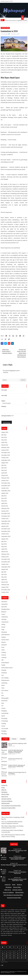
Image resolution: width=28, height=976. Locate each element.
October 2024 (5, 488)
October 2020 (5, 592)
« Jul (2, 965)
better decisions (4, 911)
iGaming (3, 670)
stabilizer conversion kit (14, 929)
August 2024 (4, 493)
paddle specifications (20, 922)
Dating (3, 624)
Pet (2, 693)
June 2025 (4, 468)
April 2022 (4, 549)
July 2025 (3, 465)
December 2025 (5, 452)
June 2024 (4, 498)
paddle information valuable (9, 922)
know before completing (9, 918)
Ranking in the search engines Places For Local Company (17, 773)
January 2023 (4, 526)
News (2, 688)
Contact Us (4, 785)
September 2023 (5, 521)
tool (23, 931)
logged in (12, 370)
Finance (3, 642)
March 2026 (4, 445)
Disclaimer (4, 792)
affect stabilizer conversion (13, 909)
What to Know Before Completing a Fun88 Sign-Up (17, 744)
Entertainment (5, 634)
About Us (3, 790)
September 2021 (5, 567)
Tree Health (4, 728)
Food (2, 647)
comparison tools (10, 911)
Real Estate (4, 700)
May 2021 (4, 577)
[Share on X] (9, 335)
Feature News (5, 639)
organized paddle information (13, 920)
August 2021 (4, 569)
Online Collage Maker (19, 918)
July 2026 (3, 435)
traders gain (3, 933)
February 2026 (5, 447)
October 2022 (5, 534)
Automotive (4, 604)
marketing (4, 683)
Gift (2, 660)
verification (9, 935)
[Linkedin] (12, 343)
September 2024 (5, 490)
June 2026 (4, 437)
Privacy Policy (5, 794)
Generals (3, 657)
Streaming (4, 718)
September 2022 (5, 536)
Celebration (4, 617)
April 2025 (4, 473)
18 (6, 956)
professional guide (4, 928)
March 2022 (4, 551)
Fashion (3, 637)
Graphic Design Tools (15, 915)
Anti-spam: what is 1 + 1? (7, 415)
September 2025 (5, 460)
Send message (6, 423)
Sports (3, 716)
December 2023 (5, 513)
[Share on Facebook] (6, 335)
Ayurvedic (4, 606)
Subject (3, 401)
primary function (19, 926)
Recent (14, 739)
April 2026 (4, 442)
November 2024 (5, 485)
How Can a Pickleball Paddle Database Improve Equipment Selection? (17, 858)
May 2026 (4, 440)
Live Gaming (4, 678)
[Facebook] (2, 343)
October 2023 (4, 518)
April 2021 (4, 579)
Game (3, 650)
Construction (4, 622)
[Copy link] (9, 339)
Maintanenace (5, 680)
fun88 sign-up (7, 915)
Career (3, 614)
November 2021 (5, 561)
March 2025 (4, 475)
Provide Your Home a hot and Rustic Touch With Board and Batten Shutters (21, 353)
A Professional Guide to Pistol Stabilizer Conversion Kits (17, 872)
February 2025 (5, 478)
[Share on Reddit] (23, 335)
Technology (4, 721)
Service (3, 708)
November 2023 (5, 516)
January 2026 (5, 450)
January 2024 (5, 511)
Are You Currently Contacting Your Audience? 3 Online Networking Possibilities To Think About (15, 751)
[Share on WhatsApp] (16, 335)
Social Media (4, 713)
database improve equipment (15, 913)
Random (23, 739)
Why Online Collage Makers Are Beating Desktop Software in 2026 (14, 865)
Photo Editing (9, 924)
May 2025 (4, 470)
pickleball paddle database (18, 924)
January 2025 (5, 480)
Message (3, 406)
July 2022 (3, 541)
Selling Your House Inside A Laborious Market (7, 351)
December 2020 (5, 589)
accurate (6, 909)
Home (3, 787)
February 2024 (5, 508)
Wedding (3, 731)
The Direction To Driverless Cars (15, 758)
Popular (6, 739)
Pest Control (4, 690)
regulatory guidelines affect (14, 928)
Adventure (4, 601)
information (19, 917)
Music (3, 685)
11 (6, 953)
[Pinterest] (9, 343)
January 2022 (5, 556)
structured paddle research (8, 931)
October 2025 (5, 457)
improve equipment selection (10, 917)
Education (4, 632)
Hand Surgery (5, 662)
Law (2, 675)
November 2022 (5, 531)
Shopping (4, 710)
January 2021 (4, 587)
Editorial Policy (5, 803)
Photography (5, 698)
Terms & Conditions (6, 801)
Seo (2, 705)
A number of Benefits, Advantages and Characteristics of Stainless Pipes (16, 765)
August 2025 (4, 462)
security (7, 929)
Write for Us (4, 796)
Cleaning (3, 619)
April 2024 (4, 503)
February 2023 (5, 523)
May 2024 (4, 501)
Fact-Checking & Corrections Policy (11, 805)
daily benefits (7, 913)
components (17, 911)
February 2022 (5, 554)
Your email (4, 395)
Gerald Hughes (5, 34)
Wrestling (4, 733)
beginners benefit (22, 909)
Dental (3, 627)
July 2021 (3, 572)
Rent (2, 703)
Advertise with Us (6, 799)
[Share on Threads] (5, 339)
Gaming (3, 652)
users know (15, 933)
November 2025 (5, 455)
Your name (4, 390)
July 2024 (3, 495)
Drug (2, 629)
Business (3, 611)
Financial (4, 644)
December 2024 (5, 483)
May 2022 (4, 546)
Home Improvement (5, 27)
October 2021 (4, 564)
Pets (2, 695)
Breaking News (5, 609)
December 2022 (5, 528)
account (2, 909)
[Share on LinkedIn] (13, 335)
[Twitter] (5, 343)
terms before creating (18, 931)
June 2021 (4, 574)
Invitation (4, 672)
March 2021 (4, 582)
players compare (12, 926)
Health (3, 665)
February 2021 (5, 584)
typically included (9, 933)
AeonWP (13, 972)
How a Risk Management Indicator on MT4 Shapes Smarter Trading (17, 879)
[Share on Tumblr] (2, 339)
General (3, 655)
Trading (3, 723)
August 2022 (4, 539)
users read (20, 933)
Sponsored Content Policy (8, 808)
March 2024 (4, 506)
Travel (3, 726)
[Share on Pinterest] (20, 335)
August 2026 (4, 432)
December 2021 (5, 559)
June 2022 (4, 544)
